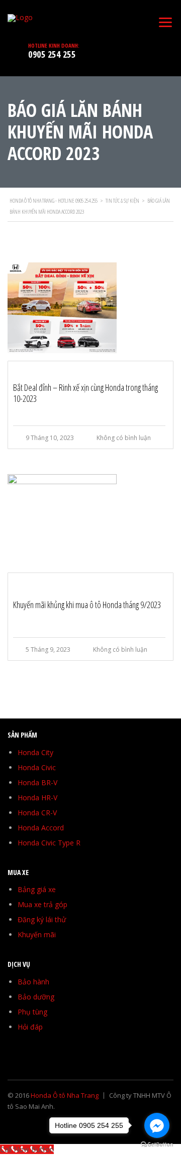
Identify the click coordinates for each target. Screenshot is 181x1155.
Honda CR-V (37, 812)
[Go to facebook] (156, 1125)
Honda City (35, 752)
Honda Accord (41, 827)
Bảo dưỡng (36, 996)
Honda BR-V (37, 782)
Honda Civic (37, 767)
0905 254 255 (51, 54)
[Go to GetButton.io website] (157, 1144)
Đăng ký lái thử (42, 919)
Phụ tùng (32, 1012)
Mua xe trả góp (42, 904)
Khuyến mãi (37, 934)
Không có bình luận (124, 438)
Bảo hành (33, 981)
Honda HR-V (37, 797)
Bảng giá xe (37, 889)
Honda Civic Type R (49, 842)
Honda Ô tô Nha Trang (65, 1095)
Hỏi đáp (30, 1027)
